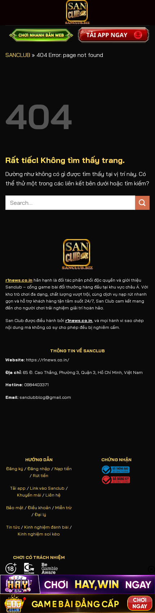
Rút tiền (40, 475)
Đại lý (40, 514)
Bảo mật (14, 507)
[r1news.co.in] (77, 12)
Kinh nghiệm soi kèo (39, 534)
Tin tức (13, 527)
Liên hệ (53, 495)
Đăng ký (14, 468)
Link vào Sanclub (47, 488)
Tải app (18, 488)
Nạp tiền (63, 468)
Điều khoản (39, 507)
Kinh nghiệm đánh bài (46, 527)
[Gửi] (142, 203)
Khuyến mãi (29, 495)
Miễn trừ (63, 507)
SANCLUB (17, 54)
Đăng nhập (38, 468)
